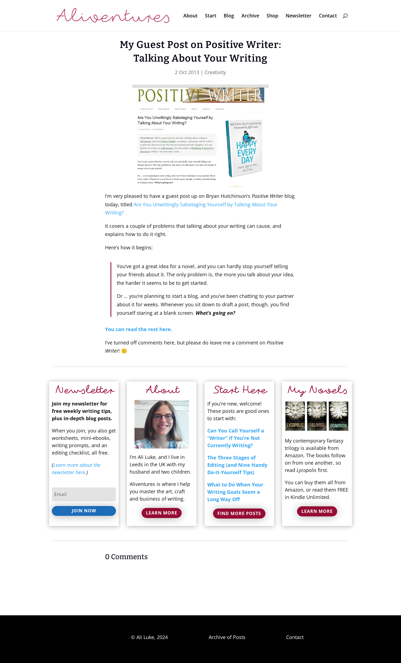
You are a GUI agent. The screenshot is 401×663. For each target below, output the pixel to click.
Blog (229, 16)
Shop (272, 16)
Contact (328, 16)
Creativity (215, 72)
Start (210, 16)
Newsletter (299, 16)
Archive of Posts (227, 637)
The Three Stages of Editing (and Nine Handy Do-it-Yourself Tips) (237, 465)
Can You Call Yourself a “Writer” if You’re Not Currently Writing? (235, 438)
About (190, 16)
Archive (250, 16)
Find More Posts (239, 513)
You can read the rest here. (138, 329)
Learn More (161, 513)
